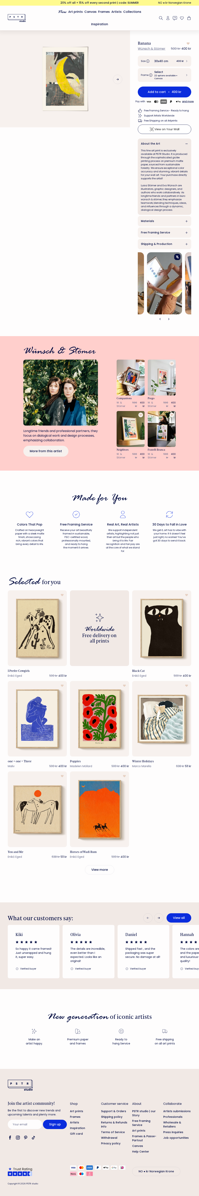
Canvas (90, 12)
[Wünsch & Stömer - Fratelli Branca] (162, 429)
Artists (116, 12)
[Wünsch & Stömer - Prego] (162, 377)
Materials (147, 221)
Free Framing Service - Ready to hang (166, 110)
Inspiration (99, 24)
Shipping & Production (156, 244)
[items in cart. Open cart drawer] (188, 18)
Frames (104, 12)
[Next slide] (117, 79)
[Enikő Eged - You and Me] (37, 809)
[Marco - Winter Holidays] (161, 719)
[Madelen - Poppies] (99, 719)
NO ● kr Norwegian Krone (174, 3)
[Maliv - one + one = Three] (37, 719)
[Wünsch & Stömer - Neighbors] (131, 429)
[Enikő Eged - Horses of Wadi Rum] (99, 809)
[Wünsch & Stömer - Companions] (131, 377)
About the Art (150, 144)
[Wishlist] (182, 18)
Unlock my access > (154, 1177)
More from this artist (46, 451)
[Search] (161, 18)
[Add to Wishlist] (187, 43)
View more (99, 869)
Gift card (76, 1134)
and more (188, 101)
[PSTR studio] (17, 18)
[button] (164, 61)
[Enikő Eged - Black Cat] (161, 628)
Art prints (75, 12)
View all (179, 918)
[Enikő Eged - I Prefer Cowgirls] (37, 628)
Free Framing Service (155, 232)
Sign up (55, 1124)
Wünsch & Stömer (151, 48)
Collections (132, 12)
